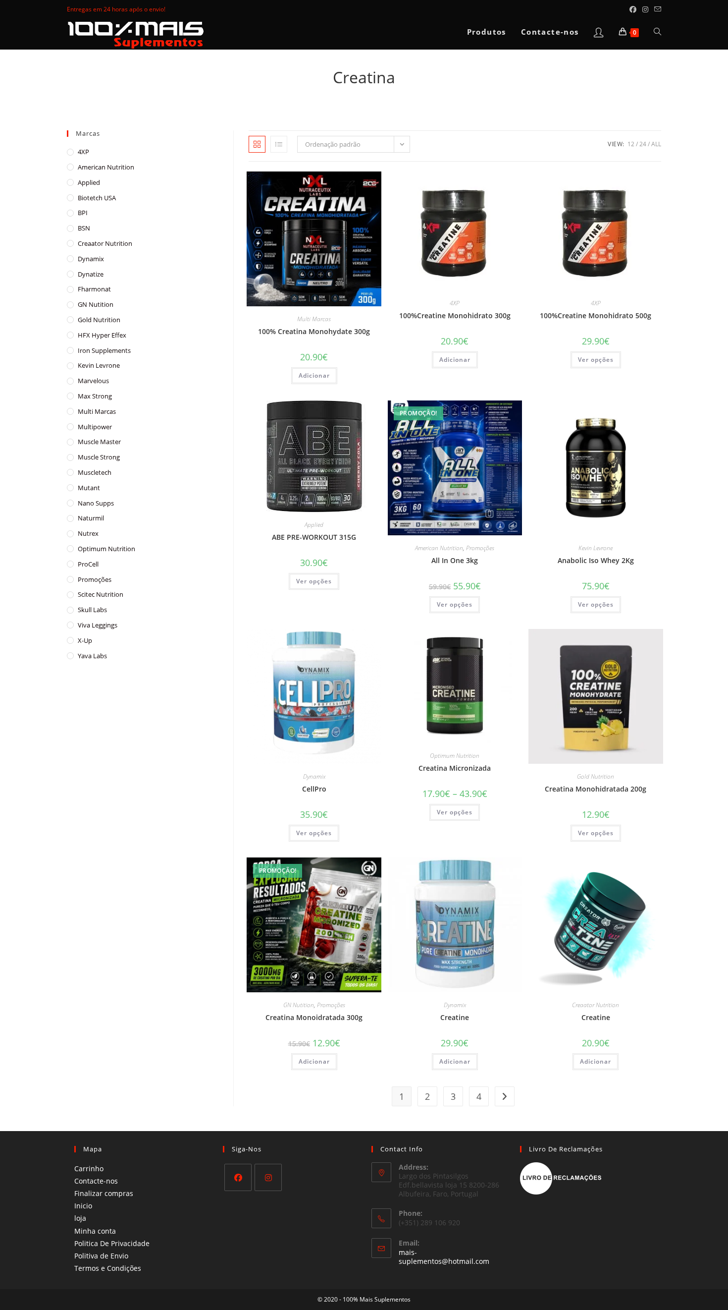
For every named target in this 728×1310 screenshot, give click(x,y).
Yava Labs (92, 655)
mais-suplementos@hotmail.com (444, 1257)
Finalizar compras (103, 1193)
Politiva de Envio (101, 1255)
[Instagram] (268, 1177)
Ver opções (596, 359)
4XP (455, 303)
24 (642, 144)
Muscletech (94, 472)
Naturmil (91, 517)
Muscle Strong (99, 457)
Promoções (480, 548)
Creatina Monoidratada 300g (314, 1017)
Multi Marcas (314, 319)
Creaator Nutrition (595, 1005)
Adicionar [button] (314, 375)
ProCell (88, 564)
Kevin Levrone (595, 548)
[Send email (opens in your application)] (656, 9)
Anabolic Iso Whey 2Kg (596, 560)
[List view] (278, 144)
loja (80, 1218)
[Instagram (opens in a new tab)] (645, 9)
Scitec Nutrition (100, 594)
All (656, 144)
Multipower (95, 426)
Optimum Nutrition (454, 755)
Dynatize (91, 274)
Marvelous (93, 380)
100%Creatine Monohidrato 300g (455, 315)
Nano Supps (96, 503)
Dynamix (314, 776)
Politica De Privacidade (112, 1243)
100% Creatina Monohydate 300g (314, 331)
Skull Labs (92, 609)
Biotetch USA (97, 197)
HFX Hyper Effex (102, 335)
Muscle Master (99, 441)
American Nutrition (439, 548)
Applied (314, 524)
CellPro (314, 789)
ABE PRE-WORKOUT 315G (314, 537)
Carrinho (89, 1168)
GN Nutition (298, 1005)
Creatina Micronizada (454, 768)
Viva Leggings (97, 625)
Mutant (89, 487)
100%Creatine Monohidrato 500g (595, 315)
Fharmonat (94, 289)
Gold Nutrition (595, 776)
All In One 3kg (454, 560)
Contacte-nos (96, 1181)
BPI (83, 212)
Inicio (83, 1205)
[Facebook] (238, 1177)
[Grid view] (257, 144)
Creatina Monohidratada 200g (595, 789)
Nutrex (88, 533)
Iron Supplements (104, 350)
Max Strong (95, 396)
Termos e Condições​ (107, 1268)
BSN (84, 228)
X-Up (85, 640)
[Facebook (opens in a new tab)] (632, 9)
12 (630, 144)
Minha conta (95, 1231)
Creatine (454, 1017)
